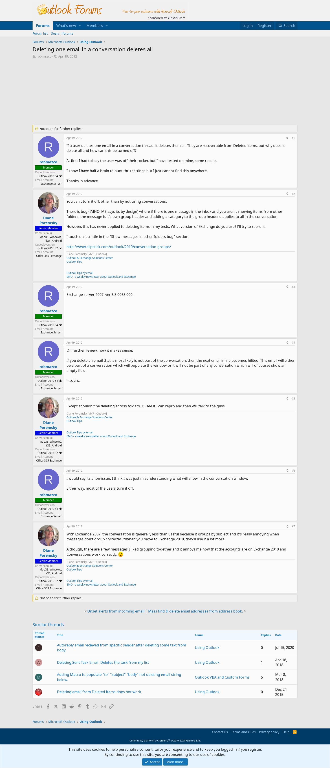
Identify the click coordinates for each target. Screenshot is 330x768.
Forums (43, 25)
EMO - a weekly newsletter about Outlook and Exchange (101, 277)
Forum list (40, 33)
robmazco (44, 56)
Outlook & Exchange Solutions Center (89, 258)
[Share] (287, 138)
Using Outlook (207, 647)
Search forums (62, 33)
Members (94, 25)
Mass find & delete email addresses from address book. (195, 611)
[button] (80, 25)
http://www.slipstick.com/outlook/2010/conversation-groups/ (118, 246)
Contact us (220, 732)
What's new (66, 25)
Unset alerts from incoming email (115, 611)
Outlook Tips (74, 262)
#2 (293, 194)
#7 (293, 526)
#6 (293, 471)
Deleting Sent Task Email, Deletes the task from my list (103, 662)
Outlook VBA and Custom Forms (222, 677)
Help (286, 732)
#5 (293, 398)
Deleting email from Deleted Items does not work (99, 691)
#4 (293, 342)
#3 (293, 287)
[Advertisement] (141, 92)
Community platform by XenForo (165, 740)
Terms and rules (243, 732)
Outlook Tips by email (79, 273)
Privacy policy (269, 732)
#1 (293, 138)
